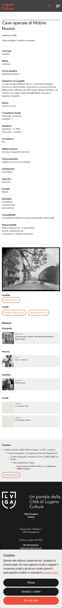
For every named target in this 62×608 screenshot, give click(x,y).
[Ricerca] (49, 5)
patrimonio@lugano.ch (31, 548)
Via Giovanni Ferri (38, 312)
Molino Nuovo (11, 300)
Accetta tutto (31, 600)
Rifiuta (31, 582)
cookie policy (51, 572)
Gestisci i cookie (31, 591)
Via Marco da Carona (14, 312)
